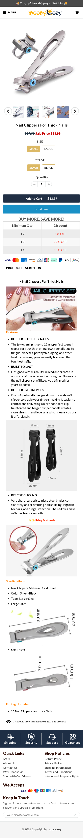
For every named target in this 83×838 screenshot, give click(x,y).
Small (33, 148)
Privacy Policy (53, 763)
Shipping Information (58, 767)
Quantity (41, 177)
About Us (9, 763)
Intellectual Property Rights (62, 776)
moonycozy (54, 829)
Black (48, 167)
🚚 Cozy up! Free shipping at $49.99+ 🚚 (41, 3)
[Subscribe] (75, 815)
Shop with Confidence (17, 776)
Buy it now (41, 209)
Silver (33, 167)
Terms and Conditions (58, 772)
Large (48, 148)
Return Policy (53, 759)
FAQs (6, 759)
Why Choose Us (13, 772)
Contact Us (10, 767)
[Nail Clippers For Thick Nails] (41, 63)
